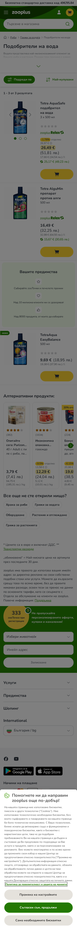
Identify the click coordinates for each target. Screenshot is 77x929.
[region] (38, 859)
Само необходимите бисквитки (38, 920)
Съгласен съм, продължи (39, 907)
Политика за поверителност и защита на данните (36, 884)
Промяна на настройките (38, 895)
